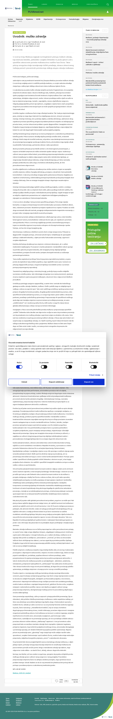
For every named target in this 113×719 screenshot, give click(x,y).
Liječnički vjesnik (57, 704)
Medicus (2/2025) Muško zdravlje (97, 177)
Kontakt (37, 698)
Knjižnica (19, 700)
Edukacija (59, 4)
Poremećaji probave (92, 127)
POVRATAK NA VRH (75, 681)
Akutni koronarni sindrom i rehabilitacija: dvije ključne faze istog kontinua (97, 52)
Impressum (51, 698)
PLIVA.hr (57, 700)
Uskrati (24, 382)
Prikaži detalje (94, 375)
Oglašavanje (43, 698)
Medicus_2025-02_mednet (22, 673)
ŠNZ (88, 704)
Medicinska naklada (80, 704)
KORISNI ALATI (93, 204)
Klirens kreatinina (93, 208)
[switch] (44, 367)
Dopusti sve (88, 382)
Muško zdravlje (19, 32)
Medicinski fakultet (67, 704)
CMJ (41, 704)
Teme (7, 698)
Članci (30, 4)
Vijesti (8, 703)
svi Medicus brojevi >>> (94, 89)
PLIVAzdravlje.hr (49, 700)
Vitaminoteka (94, 704)
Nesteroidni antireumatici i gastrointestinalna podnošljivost (95, 119)
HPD (44, 704)
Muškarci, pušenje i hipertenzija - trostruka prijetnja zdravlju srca (97, 40)
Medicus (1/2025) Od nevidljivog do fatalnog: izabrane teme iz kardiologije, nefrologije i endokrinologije (95, 191)
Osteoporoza (90, 139)
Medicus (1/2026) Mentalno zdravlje (97, 169)
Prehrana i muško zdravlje (95, 73)
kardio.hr (48, 704)
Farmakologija (90, 112)
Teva (36, 700)
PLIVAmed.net (36, 11)
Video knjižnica (92, 4)
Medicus (75, 4)
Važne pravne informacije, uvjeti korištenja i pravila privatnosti (73, 698)
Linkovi (18, 705)
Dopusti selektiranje (56, 382)
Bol (87, 100)
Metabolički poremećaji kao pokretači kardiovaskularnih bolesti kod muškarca (96, 83)
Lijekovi (44, 4)
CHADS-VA (92, 212)
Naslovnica (11, 25)
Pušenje (90, 215)
